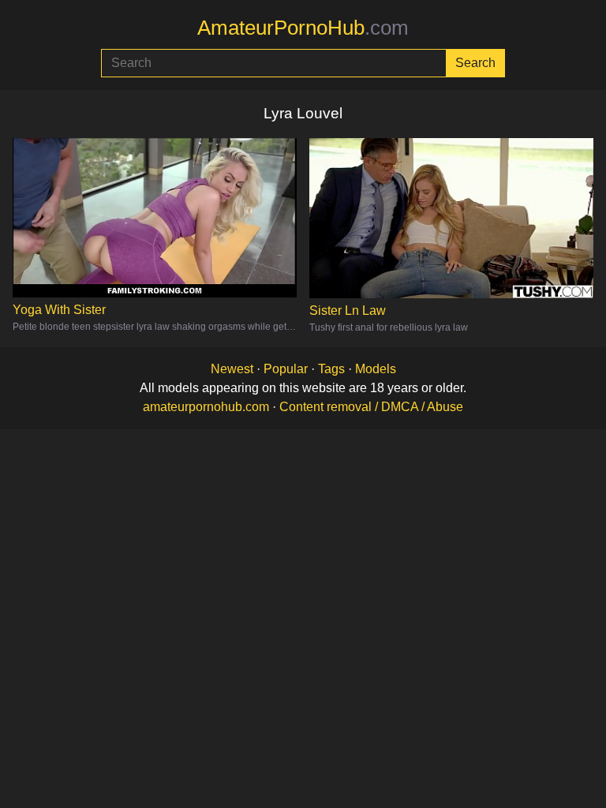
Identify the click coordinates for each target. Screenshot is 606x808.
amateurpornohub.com (206, 406)
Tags (331, 369)
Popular (286, 369)
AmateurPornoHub (303, 28)
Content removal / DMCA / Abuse (371, 406)
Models (375, 369)
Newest (232, 369)
